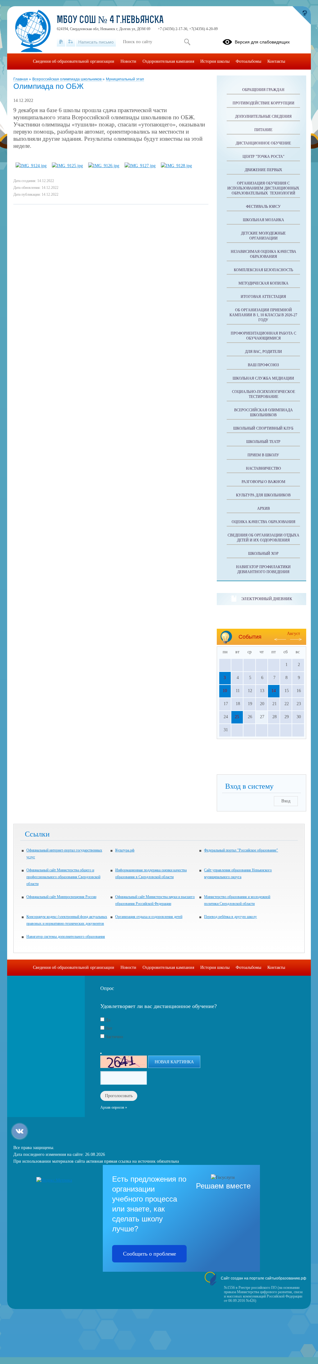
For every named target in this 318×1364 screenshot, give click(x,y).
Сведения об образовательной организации (73, 61)
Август (293, 633)
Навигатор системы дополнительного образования (65, 936)
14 (273, 690)
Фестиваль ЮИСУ (263, 206)
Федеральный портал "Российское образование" (241, 850)
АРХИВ (263, 508)
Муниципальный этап (125, 79)
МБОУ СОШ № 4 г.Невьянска (110, 20)
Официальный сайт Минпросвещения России (61, 897)
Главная (21, 79)
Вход (285, 801)
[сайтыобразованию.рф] (301, 15)
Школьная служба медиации (263, 378)
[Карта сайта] (70, 42)
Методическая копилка (263, 283)
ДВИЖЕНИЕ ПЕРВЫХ (263, 170)
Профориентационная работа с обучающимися (263, 335)
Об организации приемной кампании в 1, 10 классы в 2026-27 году (263, 315)
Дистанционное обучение (263, 143)
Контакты (276, 61)
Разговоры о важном (263, 482)
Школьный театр (263, 442)
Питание (263, 130)
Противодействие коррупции (263, 103)
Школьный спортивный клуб (263, 428)
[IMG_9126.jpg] (103, 165)
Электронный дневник (266, 598)
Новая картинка (174, 1062)
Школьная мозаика (263, 220)
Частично (114, 1036)
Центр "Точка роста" (263, 156)
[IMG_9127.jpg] (140, 165)
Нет (108, 1028)
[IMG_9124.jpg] (31, 165)
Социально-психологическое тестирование (263, 394)
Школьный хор (263, 553)
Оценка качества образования (263, 522)
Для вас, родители (263, 351)
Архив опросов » (113, 1107)
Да (107, 1020)
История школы (214, 61)
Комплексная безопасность (263, 270)
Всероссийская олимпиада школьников (67, 79)
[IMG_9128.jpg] (176, 165)
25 (237, 716)
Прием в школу (263, 455)
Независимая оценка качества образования (263, 254)
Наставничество (263, 468)
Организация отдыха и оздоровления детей (148, 917)
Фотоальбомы (248, 61)
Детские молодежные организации (263, 235)
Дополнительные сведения (263, 116)
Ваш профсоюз (263, 365)
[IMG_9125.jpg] (67, 165)
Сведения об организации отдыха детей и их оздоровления (263, 537)
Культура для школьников (263, 495)
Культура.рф (124, 850)
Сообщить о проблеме (149, 1254)
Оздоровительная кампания (168, 61)
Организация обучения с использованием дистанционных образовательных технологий (263, 188)
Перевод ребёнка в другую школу (230, 917)
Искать (187, 42)
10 (225, 690)
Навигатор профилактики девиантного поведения (263, 569)
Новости (128, 61)
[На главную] (61, 42)
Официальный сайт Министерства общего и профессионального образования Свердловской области (63, 877)
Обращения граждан (263, 90)
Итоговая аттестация (263, 296)
